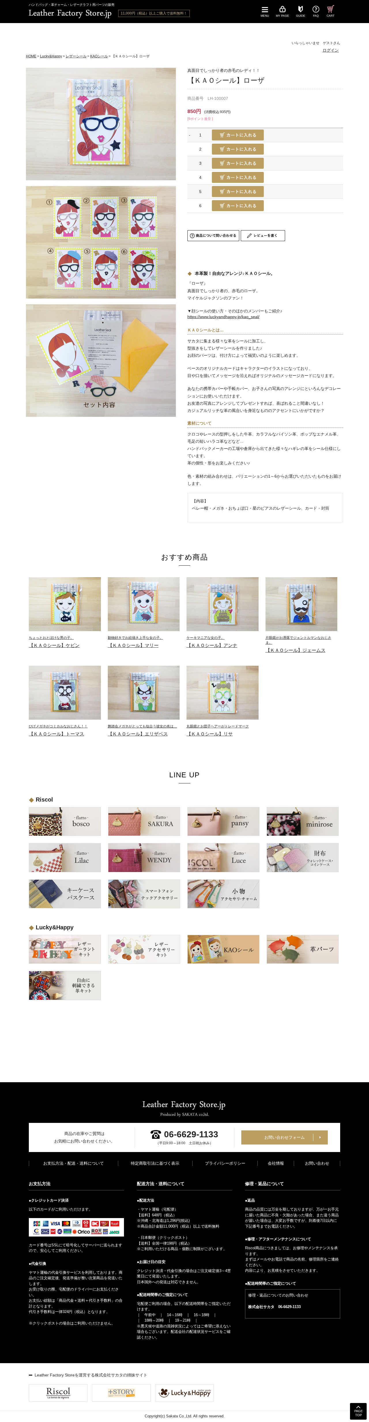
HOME (31, 56)
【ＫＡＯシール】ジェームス (298, 644)
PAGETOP (358, 1413)
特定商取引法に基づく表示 (155, 1163)
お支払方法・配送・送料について (73, 1163)
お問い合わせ (317, 1163)
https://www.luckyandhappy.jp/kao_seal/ (223, 316)
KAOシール (99, 56)
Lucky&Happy (51, 56)
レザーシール (76, 56)
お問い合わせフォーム (284, 1137)
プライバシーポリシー (225, 1163)
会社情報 (276, 1163)
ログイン (331, 50)
